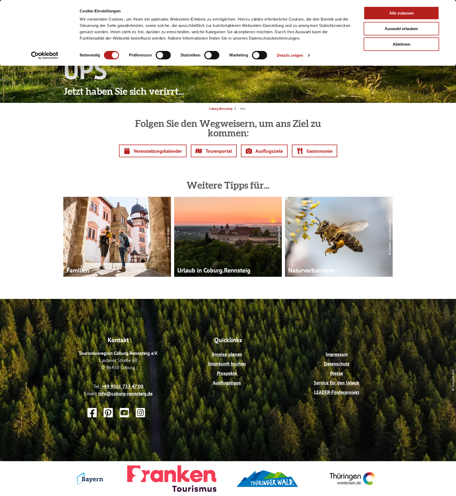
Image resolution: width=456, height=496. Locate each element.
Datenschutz (336, 364)
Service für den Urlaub (336, 383)
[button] (153, 151)
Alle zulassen (401, 13)
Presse (336, 373)
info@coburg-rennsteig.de (125, 393)
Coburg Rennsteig (220, 109)
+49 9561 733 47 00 (122, 386)
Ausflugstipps (227, 383)
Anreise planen (227, 354)
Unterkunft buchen (227, 364)
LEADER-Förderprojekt (336, 392)
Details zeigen (290, 55)
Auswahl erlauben (401, 28)
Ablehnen (401, 44)
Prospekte (227, 373)
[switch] (163, 55)
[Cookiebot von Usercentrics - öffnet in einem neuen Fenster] (45, 55)
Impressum (337, 354)
